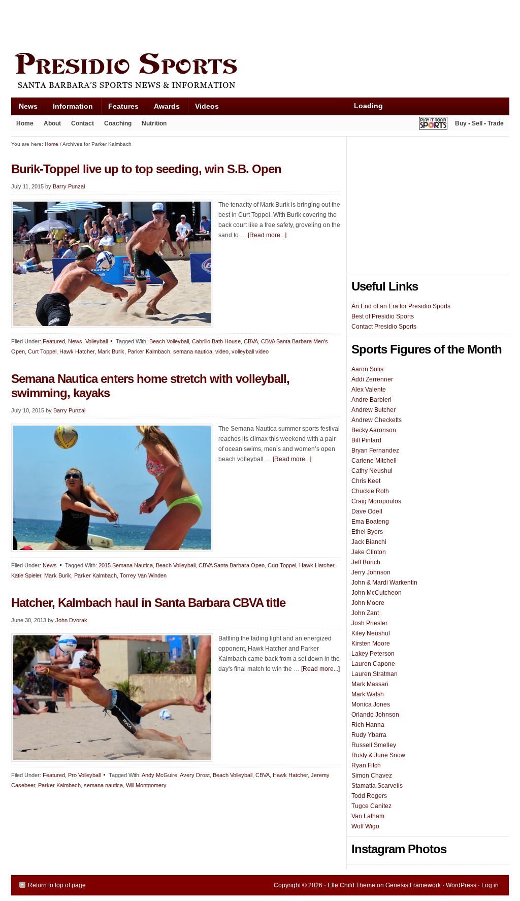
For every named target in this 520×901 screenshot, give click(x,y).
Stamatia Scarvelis (377, 785)
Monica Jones (370, 704)
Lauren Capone (373, 663)
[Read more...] (267, 235)
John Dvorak (71, 620)
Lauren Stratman (374, 674)
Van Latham (367, 816)
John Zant (365, 613)
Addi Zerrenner (372, 379)
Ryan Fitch (366, 765)
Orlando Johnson (375, 714)
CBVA (251, 341)
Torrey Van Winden (143, 575)
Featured (54, 341)
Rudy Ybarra (368, 734)
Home (25, 123)
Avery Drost (195, 775)
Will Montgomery (146, 785)
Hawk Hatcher (76, 351)
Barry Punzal (69, 186)
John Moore (367, 602)
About (50, 125)
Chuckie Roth (370, 491)
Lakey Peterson (373, 653)
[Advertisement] (196, 24)
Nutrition (154, 123)
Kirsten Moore (370, 643)
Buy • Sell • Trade (479, 123)
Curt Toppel (42, 351)
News (24, 108)
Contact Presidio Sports (383, 326)
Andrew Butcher (373, 409)
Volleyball (96, 341)
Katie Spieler (26, 575)
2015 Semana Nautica (126, 565)
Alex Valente (368, 389)
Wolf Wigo (365, 826)
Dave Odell (366, 511)
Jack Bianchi (368, 541)
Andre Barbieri (371, 399)
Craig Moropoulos (376, 501)
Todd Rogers (369, 795)
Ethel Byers (367, 531)
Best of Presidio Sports (382, 316)
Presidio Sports (260, 72)
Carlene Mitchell (374, 460)
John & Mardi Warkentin (384, 582)
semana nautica (192, 351)
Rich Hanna (367, 724)
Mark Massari (369, 684)
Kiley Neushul (370, 633)
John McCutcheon (376, 592)
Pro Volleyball (84, 775)
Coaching (118, 123)
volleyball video (250, 351)
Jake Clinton (368, 552)
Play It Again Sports (433, 125)
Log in (490, 885)
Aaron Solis (367, 369)
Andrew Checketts (376, 420)
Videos (207, 106)
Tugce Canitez (371, 806)
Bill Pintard (366, 440)
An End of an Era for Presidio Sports (400, 306)
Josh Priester (369, 623)
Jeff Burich (365, 562)
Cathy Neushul (372, 470)
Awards (163, 108)
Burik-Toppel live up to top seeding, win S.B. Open (146, 169)
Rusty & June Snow (378, 755)
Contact (82, 123)
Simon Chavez (371, 775)
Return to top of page (57, 885)
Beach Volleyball (169, 341)
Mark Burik (111, 351)
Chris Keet (365, 481)
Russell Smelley (373, 745)
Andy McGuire (159, 775)
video (222, 351)
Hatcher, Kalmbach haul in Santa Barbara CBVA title (148, 602)
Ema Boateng (370, 521)
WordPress (461, 885)
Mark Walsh (367, 694)
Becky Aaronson (373, 430)
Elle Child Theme (351, 885)
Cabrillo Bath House (216, 341)
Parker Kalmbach (148, 351)
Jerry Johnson (371, 572)
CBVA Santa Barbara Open (232, 565)
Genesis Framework (413, 885)
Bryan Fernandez (375, 450)
